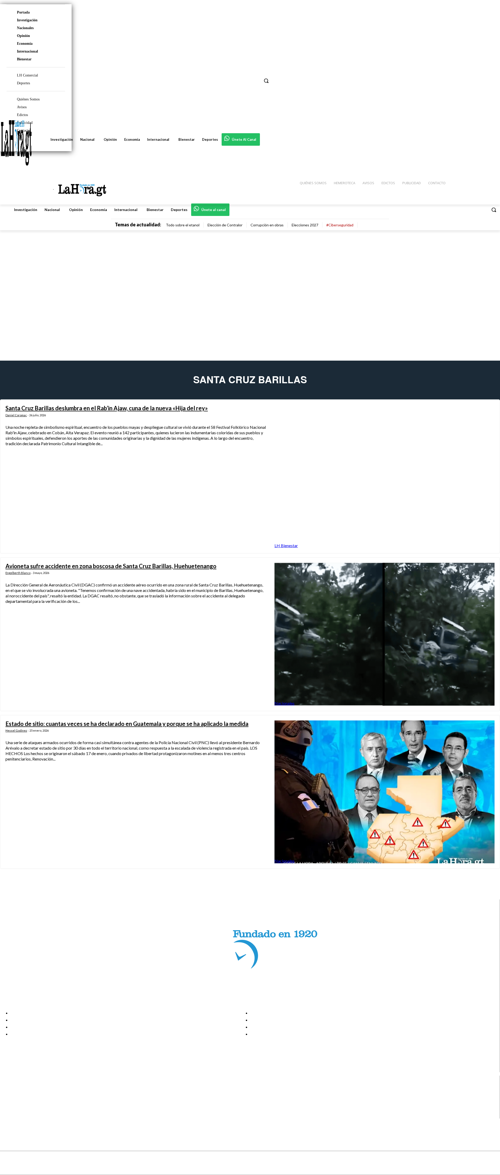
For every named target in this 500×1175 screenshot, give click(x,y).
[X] (8, 1109)
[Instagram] (8, 1095)
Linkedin (23, 1102)
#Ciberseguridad (339, 225)
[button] (494, 209)
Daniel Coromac (16, 415)
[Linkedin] (8, 1102)
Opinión (23, 36)
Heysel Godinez (16, 730)
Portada (23, 12)
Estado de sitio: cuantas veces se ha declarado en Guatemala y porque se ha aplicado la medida (126, 723)
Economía (25, 44)
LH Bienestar (286, 545)
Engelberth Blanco (17, 572)
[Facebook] (8, 1089)
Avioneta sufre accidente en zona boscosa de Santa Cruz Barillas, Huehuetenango (110, 566)
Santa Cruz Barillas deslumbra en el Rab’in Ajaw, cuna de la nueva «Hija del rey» (106, 408)
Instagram (25, 1095)
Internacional (27, 51)
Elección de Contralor (225, 225)
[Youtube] (8, 1115)
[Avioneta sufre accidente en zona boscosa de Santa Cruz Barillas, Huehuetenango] (384, 634)
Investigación (27, 20)
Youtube (23, 1115)
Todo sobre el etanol (182, 225)
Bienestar (24, 59)
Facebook (24, 1089)
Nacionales (25, 28)
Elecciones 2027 (305, 225)
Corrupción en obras (267, 225)
